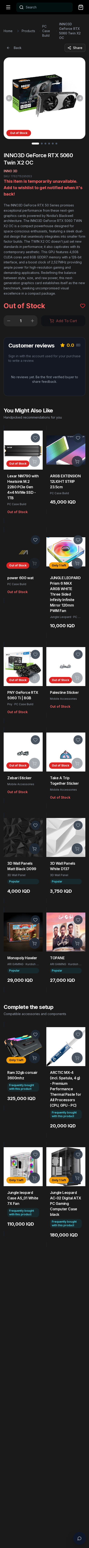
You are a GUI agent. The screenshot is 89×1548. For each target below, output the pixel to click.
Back (17, 48)
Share (77, 48)
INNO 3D (10, 171)
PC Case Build (46, 30)
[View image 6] (56, 143)
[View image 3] (45, 143)
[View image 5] (53, 143)
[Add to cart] (34, 461)
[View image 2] (42, 143)
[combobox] (44, 7)
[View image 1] (35, 143)
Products (28, 31)
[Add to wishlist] (35, 437)
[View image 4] (49, 143)
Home (8, 31)
